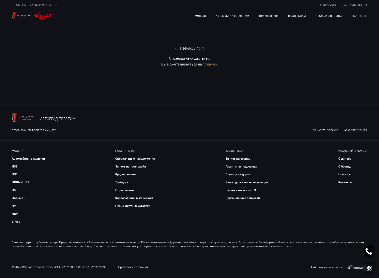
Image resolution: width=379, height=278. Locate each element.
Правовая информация (133, 267)
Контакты (360, 15)
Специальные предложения (135, 158)
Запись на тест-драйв (130, 166)
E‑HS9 (16, 222)
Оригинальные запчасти (242, 198)
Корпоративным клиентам (134, 198)
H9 (14, 206)
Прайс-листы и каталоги (132, 206)
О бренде (344, 166)
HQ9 (15, 214)
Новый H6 (19, 198)
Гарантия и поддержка (241, 166)
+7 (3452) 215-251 (355, 130)
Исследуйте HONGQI (352, 151)
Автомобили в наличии (232, 15)
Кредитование (125, 174)
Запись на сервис (237, 158)
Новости (344, 174)
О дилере (344, 158)
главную (210, 64)
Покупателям (125, 151)
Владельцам (234, 151)
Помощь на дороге (238, 174)
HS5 (15, 174)
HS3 (15, 166)
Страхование (124, 190)
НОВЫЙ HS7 (20, 182)
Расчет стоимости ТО (240, 190)
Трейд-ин (121, 182)
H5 (14, 190)
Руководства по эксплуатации (246, 182)
